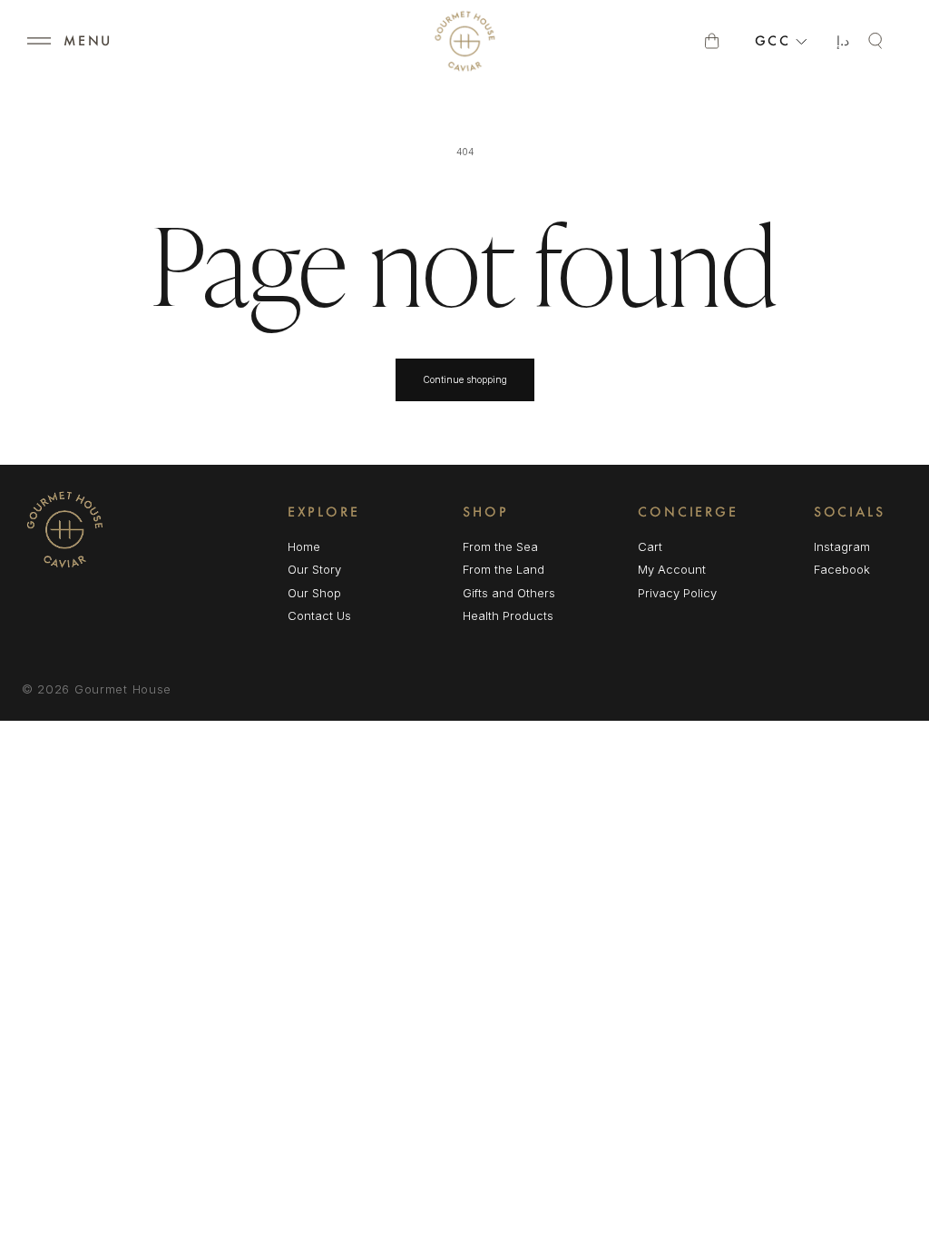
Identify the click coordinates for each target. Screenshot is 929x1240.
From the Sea (500, 546)
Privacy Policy (677, 593)
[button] (39, 41)
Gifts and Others (509, 593)
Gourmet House (122, 689)
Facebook (842, 570)
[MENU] (39, 41)
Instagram (842, 547)
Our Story (314, 569)
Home (304, 546)
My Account (672, 569)
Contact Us (319, 615)
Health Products (508, 615)
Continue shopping (465, 379)
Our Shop (314, 593)
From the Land (503, 569)
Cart (650, 546)
